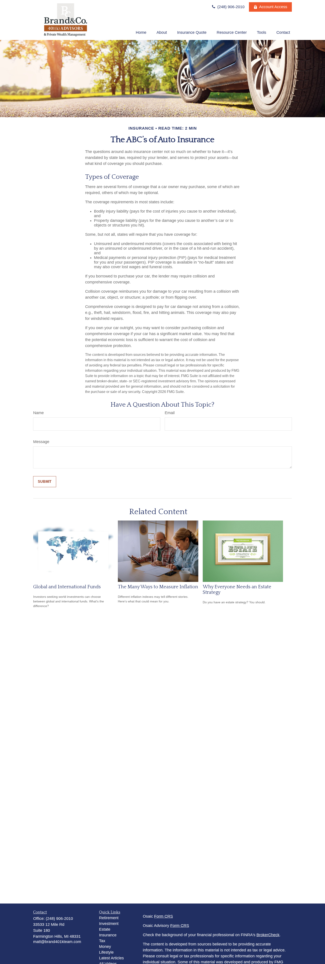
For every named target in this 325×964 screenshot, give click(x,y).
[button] (141, 32)
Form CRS (163, 916)
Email (170, 413)
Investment (109, 923)
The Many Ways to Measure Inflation (158, 587)
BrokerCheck (267, 935)
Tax (102, 941)
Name (38, 413)
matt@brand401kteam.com (57, 941)
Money (105, 946)
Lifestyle (106, 952)
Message (41, 442)
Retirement (109, 918)
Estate (104, 929)
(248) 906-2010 (230, 7)
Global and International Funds (67, 587)
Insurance (108, 935)
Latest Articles (111, 958)
